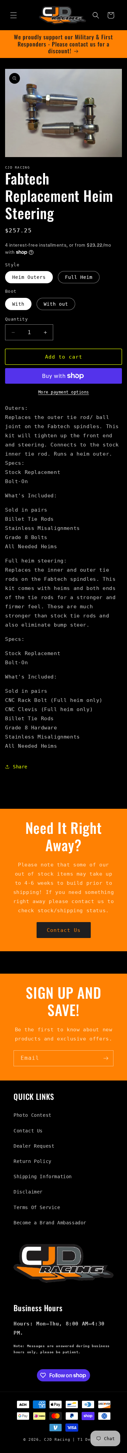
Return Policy (32, 1161)
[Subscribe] (105, 1058)
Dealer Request (34, 1146)
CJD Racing (57, 1439)
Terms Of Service (37, 1207)
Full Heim (78, 277)
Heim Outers (29, 277)
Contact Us (64, 930)
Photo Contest (32, 1115)
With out (56, 304)
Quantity (16, 319)
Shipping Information (43, 1176)
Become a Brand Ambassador (50, 1222)
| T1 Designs (88, 1439)
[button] (13, 15)
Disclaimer (28, 1191)
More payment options (63, 392)
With (18, 304)
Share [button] (20, 766)
